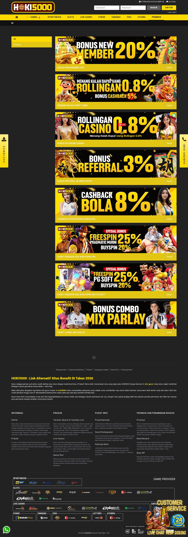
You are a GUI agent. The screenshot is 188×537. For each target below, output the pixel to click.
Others (142, 17)
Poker (102, 17)
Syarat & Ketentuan (76, 370)
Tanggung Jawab (101, 370)
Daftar (169, 7)
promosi (17, 44)
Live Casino (86, 17)
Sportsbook (54, 17)
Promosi (156, 17)
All (15, 39)
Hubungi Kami (126, 370)
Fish (129, 17)
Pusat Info (115, 370)
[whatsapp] (94, 358)
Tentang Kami (61, 370)
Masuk (153, 7)
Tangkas (116, 17)
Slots (70, 17)
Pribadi (89, 370)
